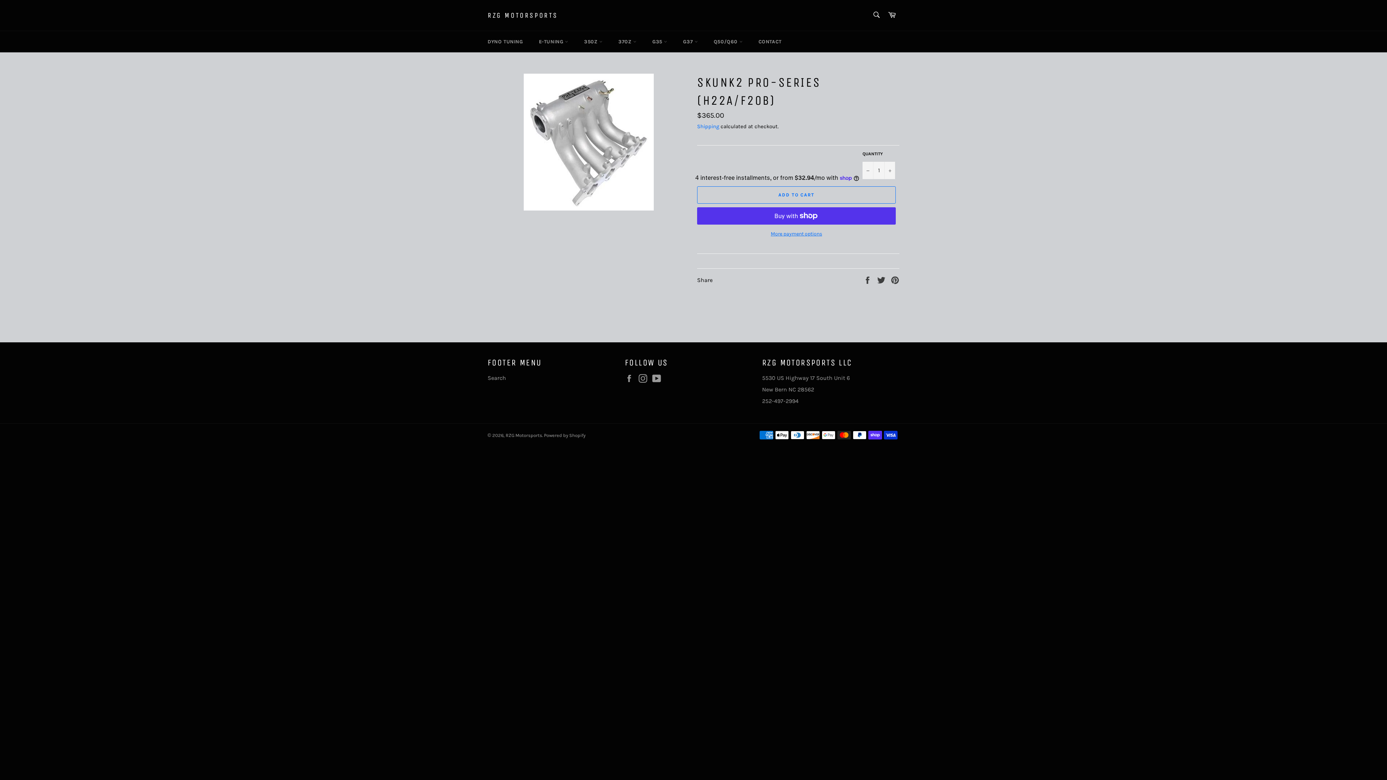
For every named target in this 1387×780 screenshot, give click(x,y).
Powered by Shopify (565, 435)
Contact (770, 42)
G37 (688, 42)
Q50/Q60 (726, 42)
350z (591, 42)
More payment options (796, 234)
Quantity (873, 153)
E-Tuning (552, 42)
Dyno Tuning (505, 42)
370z (625, 42)
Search (497, 377)
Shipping (708, 126)
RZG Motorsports (523, 15)
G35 (658, 42)
